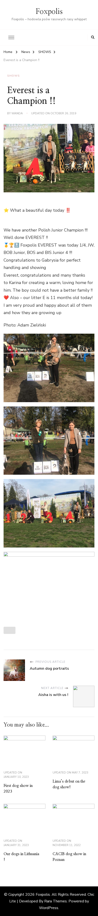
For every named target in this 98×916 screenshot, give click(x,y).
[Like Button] (9, 630)
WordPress (48, 908)
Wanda (17, 113)
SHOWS (13, 76)
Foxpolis (49, 11)
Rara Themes (55, 901)
